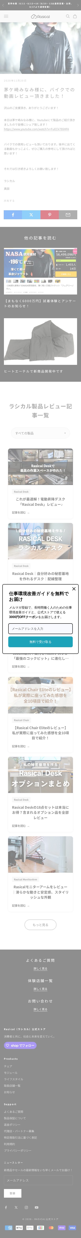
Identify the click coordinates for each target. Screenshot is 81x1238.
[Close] (74, 589)
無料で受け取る (40, 641)
